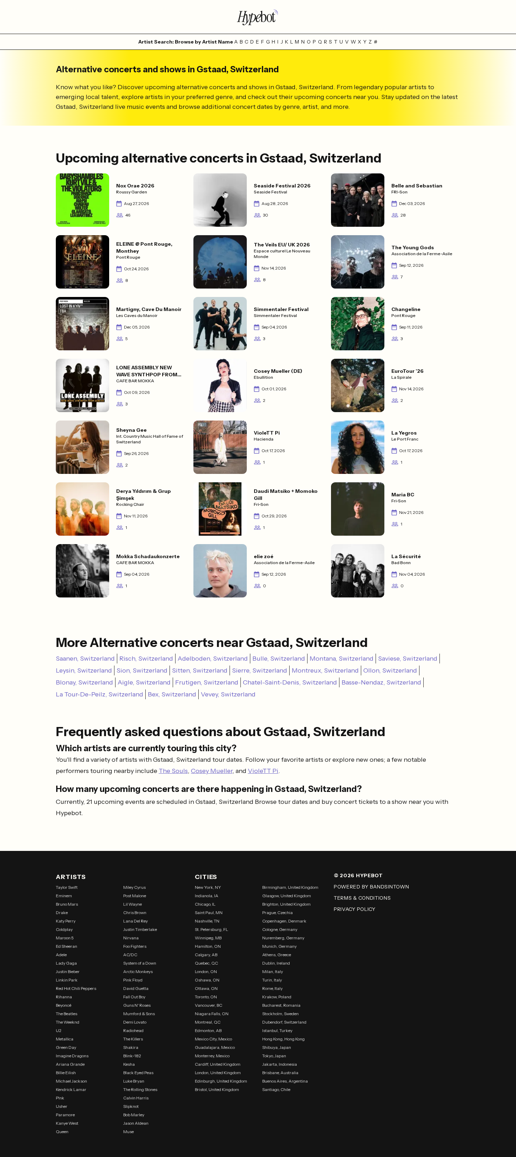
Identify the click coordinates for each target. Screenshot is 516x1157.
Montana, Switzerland (341, 658)
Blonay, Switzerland (84, 682)
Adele (61, 954)
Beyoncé (63, 1005)
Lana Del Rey (135, 921)
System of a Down (139, 963)
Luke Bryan (133, 1081)
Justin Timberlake (140, 929)
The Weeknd (67, 1022)
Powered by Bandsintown (371, 887)
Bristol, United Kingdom (217, 1089)
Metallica (64, 1039)
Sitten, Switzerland (199, 670)
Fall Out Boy (134, 996)
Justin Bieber (68, 971)
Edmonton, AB (208, 1030)
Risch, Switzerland (146, 658)
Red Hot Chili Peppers (76, 988)
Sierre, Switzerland (259, 670)
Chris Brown (134, 912)
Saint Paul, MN (209, 912)
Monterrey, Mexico (212, 1055)
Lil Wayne (132, 904)
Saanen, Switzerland (85, 658)
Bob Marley (133, 1114)
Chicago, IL (205, 904)
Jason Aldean (135, 1123)
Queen (62, 1131)
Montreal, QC (207, 1022)
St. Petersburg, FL (211, 929)
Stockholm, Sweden (280, 1013)
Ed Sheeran (66, 946)
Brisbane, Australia (280, 1072)
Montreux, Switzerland (325, 670)
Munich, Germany (279, 946)
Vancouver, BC (208, 1005)
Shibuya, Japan (276, 1047)
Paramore (65, 1114)
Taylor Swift (67, 887)
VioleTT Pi (263, 771)
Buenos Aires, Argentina (285, 1081)
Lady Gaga (66, 963)
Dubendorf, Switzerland (284, 1022)
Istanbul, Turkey (277, 1030)
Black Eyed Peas (138, 1072)
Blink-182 (132, 1055)
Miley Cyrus (134, 887)
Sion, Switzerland (142, 670)
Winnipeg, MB (208, 937)
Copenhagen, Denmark (284, 921)
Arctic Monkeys (138, 971)
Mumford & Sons (139, 1013)
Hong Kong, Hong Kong (283, 1039)
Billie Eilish (66, 1072)
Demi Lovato (134, 1022)
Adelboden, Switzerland (213, 658)
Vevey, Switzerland (228, 694)
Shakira (130, 1047)
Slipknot (131, 1106)
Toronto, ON (206, 996)
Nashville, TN (207, 921)
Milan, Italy (272, 971)
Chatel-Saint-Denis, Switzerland (290, 682)
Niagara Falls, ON (212, 1013)
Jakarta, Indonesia (279, 1064)
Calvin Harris (135, 1097)
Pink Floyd (133, 980)
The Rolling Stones (140, 1089)
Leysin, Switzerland (84, 670)
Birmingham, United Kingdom (290, 887)
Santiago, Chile (276, 1089)
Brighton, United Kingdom (286, 904)
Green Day (66, 1047)
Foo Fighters (134, 946)
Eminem (64, 895)
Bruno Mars (67, 904)
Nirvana (131, 937)
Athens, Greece (276, 954)
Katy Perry (65, 921)
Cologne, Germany (279, 929)
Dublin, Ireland (276, 963)
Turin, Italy (272, 980)
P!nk (60, 1097)
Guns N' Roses (137, 1005)
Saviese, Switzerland (407, 658)
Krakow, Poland (276, 996)
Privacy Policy (355, 909)
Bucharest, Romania (281, 1005)
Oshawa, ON (207, 980)
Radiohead (133, 1030)
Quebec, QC (206, 963)
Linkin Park (67, 980)
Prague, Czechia (277, 912)
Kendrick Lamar (71, 1089)
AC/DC (130, 954)
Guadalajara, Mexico (215, 1047)
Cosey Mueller (211, 771)
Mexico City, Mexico (213, 1039)
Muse (128, 1131)
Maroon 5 (65, 937)
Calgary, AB (206, 954)
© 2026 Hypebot (358, 875)
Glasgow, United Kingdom (286, 895)
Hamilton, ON (208, 946)
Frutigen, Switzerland (206, 682)
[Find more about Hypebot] (258, 17)
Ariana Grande (70, 1064)
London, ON (206, 971)
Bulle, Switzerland (278, 658)
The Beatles (66, 1013)
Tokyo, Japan (274, 1055)
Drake (62, 912)
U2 (58, 1030)
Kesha (129, 1064)
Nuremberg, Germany (283, 937)
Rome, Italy (272, 988)
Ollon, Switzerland (390, 670)
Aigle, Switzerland (144, 682)
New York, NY (208, 887)
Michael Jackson (71, 1081)
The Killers (133, 1039)
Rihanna (64, 996)
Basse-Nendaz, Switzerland (381, 682)
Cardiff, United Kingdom (217, 1064)
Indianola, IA (206, 895)
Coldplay (64, 929)
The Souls (173, 771)
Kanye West (67, 1123)
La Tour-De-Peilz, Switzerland (99, 694)
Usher (61, 1106)
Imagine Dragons (72, 1055)
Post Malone (134, 895)
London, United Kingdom (218, 1072)
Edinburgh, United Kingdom (221, 1081)
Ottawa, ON (206, 988)
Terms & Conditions (362, 898)
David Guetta (135, 988)
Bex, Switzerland (172, 694)
